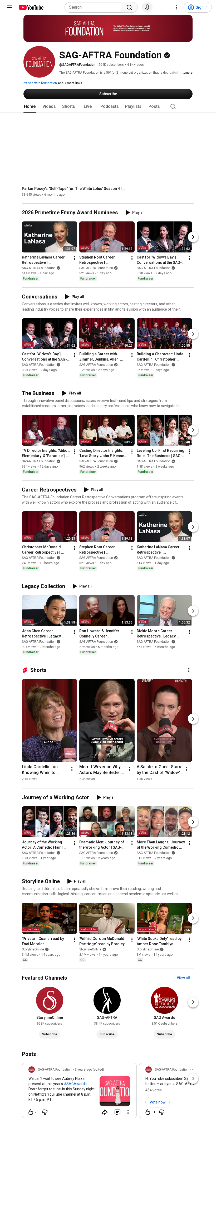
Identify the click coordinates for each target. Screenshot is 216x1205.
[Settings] (176, 7)
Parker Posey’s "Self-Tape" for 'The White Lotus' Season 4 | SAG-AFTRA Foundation (74, 188)
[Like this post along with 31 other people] (147, 1112)
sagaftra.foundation (42, 83)
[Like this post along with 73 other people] (30, 1112)
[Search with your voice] (147, 7)
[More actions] (74, 258)
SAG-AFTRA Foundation (39, 268)
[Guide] (9, 7)
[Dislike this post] (45, 1112)
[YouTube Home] (31, 7)
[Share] (105, 1112)
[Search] (129, 7)
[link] (79, 1092)
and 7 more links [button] (70, 83)
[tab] (29, 106)
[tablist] (108, 106)
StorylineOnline (33, 949)
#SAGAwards (75, 1084)
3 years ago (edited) (89, 1069)
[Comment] (117, 1112)
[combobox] (94, 7)
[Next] (193, 237)
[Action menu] (128, 1112)
